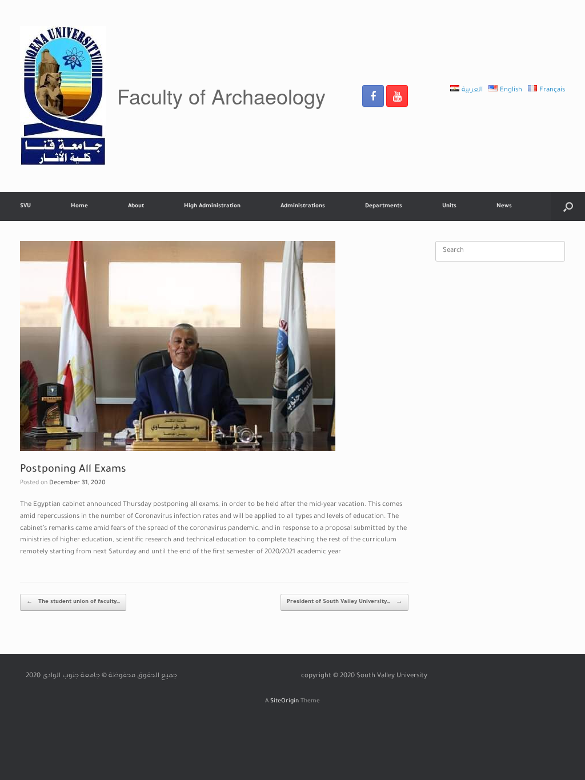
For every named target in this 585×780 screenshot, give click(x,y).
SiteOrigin (284, 701)
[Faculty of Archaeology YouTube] (397, 96)
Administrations (303, 206)
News (504, 206)
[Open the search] (568, 206)
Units (449, 206)
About (136, 206)
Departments (383, 206)
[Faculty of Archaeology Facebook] (373, 96)
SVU (25, 206)
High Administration (212, 206)
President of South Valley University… (344, 602)
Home (79, 206)
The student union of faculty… (73, 602)
